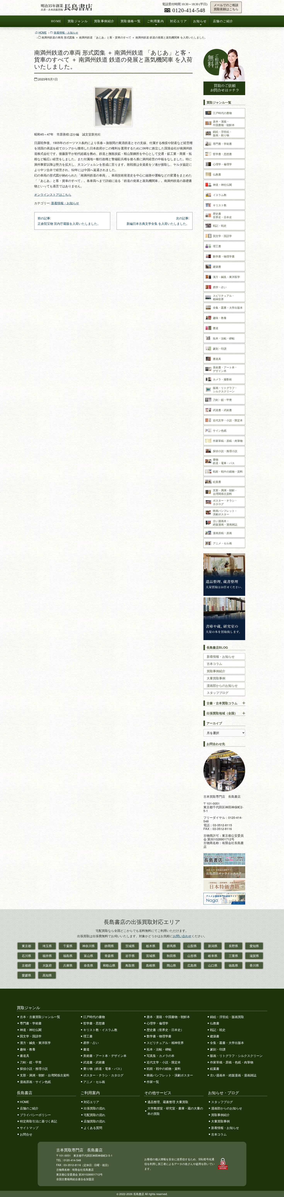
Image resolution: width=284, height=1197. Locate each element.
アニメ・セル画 (94, 1081)
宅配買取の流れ (94, 1115)
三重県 (233, 955)
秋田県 (171, 955)
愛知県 (254, 946)
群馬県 (171, 946)
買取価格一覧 (131, 21)
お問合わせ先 (216, 744)
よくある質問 (93, 1127)
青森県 (109, 955)
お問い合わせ (182, 936)
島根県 (150, 965)
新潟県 (212, 946)
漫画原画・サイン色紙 (35, 1081)
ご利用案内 (155, 21)
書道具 (24, 1055)
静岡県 (109, 946)
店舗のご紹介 (223, 21)
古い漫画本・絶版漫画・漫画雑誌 (233, 1075)
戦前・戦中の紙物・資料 (164, 1068)
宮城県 (150, 955)
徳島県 (233, 965)
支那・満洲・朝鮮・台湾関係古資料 (44, 1075)
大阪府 (47, 965)
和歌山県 (109, 965)
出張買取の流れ (94, 1108)
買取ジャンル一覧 (219, 102)
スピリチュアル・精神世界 (165, 1042)
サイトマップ (29, 1127)
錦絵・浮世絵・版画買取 (227, 1017)
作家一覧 (153, 1081)
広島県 (192, 965)
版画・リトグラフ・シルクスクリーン (236, 1055)
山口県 (212, 965)
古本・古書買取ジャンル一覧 (40, 1017)
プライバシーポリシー (35, 1115)
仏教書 (214, 1023)
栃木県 (150, 946)
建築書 (214, 1036)
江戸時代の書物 (94, 1017)
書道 (86, 1049)
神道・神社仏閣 (31, 1029)
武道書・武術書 (94, 1062)
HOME (56, 21)
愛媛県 (26, 975)
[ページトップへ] (277, 1187)
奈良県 (88, 965)
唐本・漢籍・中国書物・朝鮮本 (168, 1017)
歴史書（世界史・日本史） (165, 1029)
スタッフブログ (217, 692)
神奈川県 (88, 946)
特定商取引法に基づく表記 (38, 1121)
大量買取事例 (216, 678)
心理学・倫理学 (157, 1023)
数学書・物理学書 (159, 1036)
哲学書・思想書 (94, 1023)
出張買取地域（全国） (222, 713)
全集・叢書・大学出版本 (227, 1042)
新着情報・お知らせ (66, 32)
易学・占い (91, 1042)
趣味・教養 (27, 1049)
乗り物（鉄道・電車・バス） (103, 1068)
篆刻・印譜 (217, 1049)
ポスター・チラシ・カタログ (103, 1075)
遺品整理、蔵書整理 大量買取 (167, 1102)
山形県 (192, 955)
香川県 (254, 965)
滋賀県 (254, 955)
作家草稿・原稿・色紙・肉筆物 (231, 1062)
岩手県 (130, 955)
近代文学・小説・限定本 (164, 1062)
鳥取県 (130, 965)
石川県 (26, 955)
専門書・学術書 (31, 1023)
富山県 (88, 955)
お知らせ (200, 21)
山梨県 (192, 946)
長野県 (233, 946)
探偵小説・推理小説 (34, 1068)
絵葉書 (214, 1068)
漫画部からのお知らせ (222, 685)
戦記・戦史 (217, 1029)
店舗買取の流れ (94, 1121)
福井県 (47, 955)
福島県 (67, 955)
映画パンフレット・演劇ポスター (170, 1075)
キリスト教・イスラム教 (100, 1029)
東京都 (26, 946)
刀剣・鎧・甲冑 (31, 1062)
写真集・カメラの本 (160, 1055)
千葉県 (67, 946)
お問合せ (26, 1134)
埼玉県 (47, 946)
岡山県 (171, 965)
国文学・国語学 (31, 1036)
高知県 (47, 975)
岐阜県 (212, 955)
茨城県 (130, 946)
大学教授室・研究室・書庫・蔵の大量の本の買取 (175, 1111)
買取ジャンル (78, 21)
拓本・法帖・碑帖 (159, 1049)
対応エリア (178, 21)
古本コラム (214, 663)
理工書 (88, 1036)
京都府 (26, 965)
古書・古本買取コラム (222, 703)
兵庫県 (67, 965)
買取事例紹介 (104, 21)
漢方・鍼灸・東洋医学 (35, 1042)
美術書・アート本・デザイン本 (105, 1055)
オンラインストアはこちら (52, 194)
